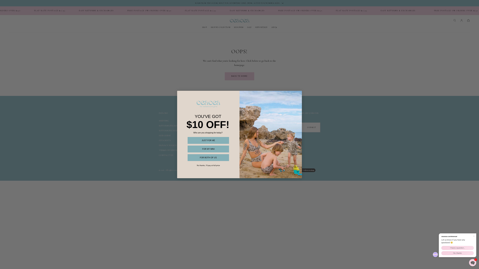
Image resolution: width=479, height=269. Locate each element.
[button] (472, 262)
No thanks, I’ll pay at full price (208, 165)
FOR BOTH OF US (208, 158)
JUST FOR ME (208, 140)
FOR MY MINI (208, 149)
